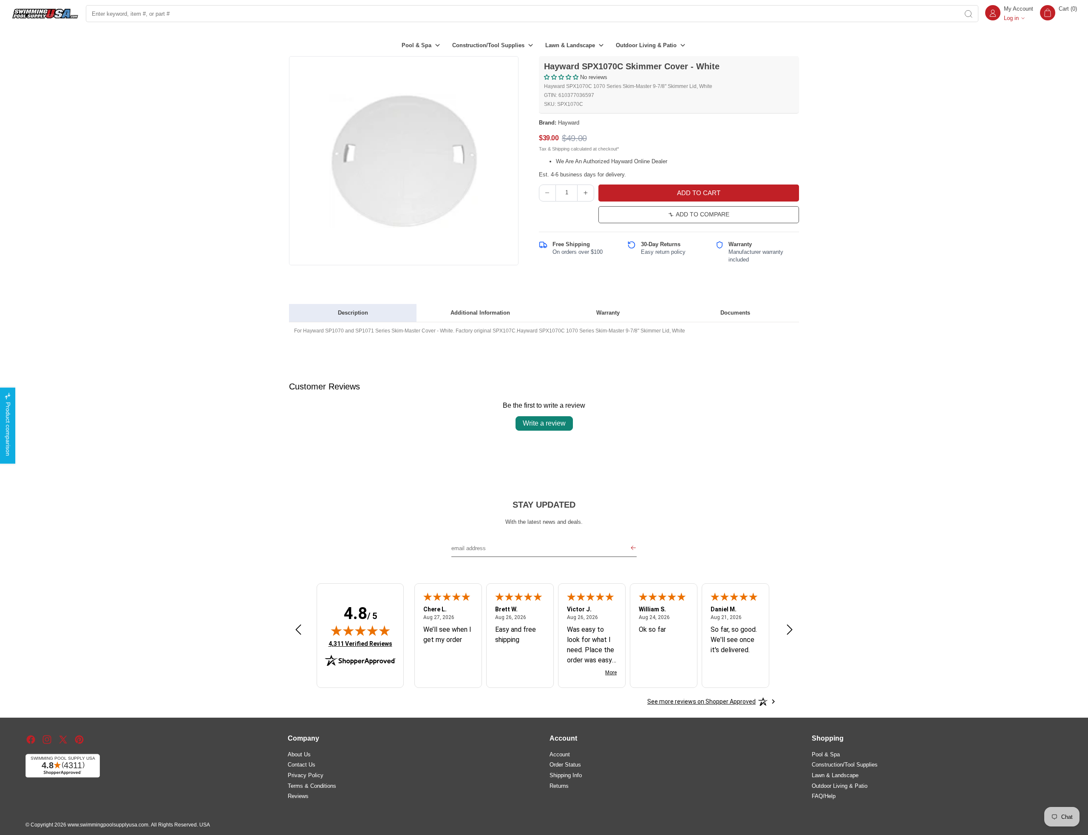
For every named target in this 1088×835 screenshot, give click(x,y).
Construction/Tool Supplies (845, 764)
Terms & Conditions (312, 786)
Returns (559, 786)
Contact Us (301, 764)
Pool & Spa (826, 754)
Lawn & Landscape (835, 775)
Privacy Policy (305, 775)
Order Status (565, 764)
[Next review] (789, 630)
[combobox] (522, 13)
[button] (1058, 13)
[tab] (352, 313)
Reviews (298, 796)
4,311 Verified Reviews (360, 643)
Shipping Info (566, 775)
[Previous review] (298, 630)
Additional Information (480, 313)
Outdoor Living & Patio (839, 786)
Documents (735, 313)
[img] (360, 630)
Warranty (608, 313)
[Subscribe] (633, 548)
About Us (299, 754)
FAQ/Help (824, 796)
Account (560, 754)
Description (353, 313)
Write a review (544, 423)
